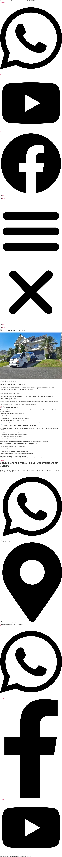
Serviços (4, 197)
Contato (4, 198)
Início (3, 195)
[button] (31, 261)
